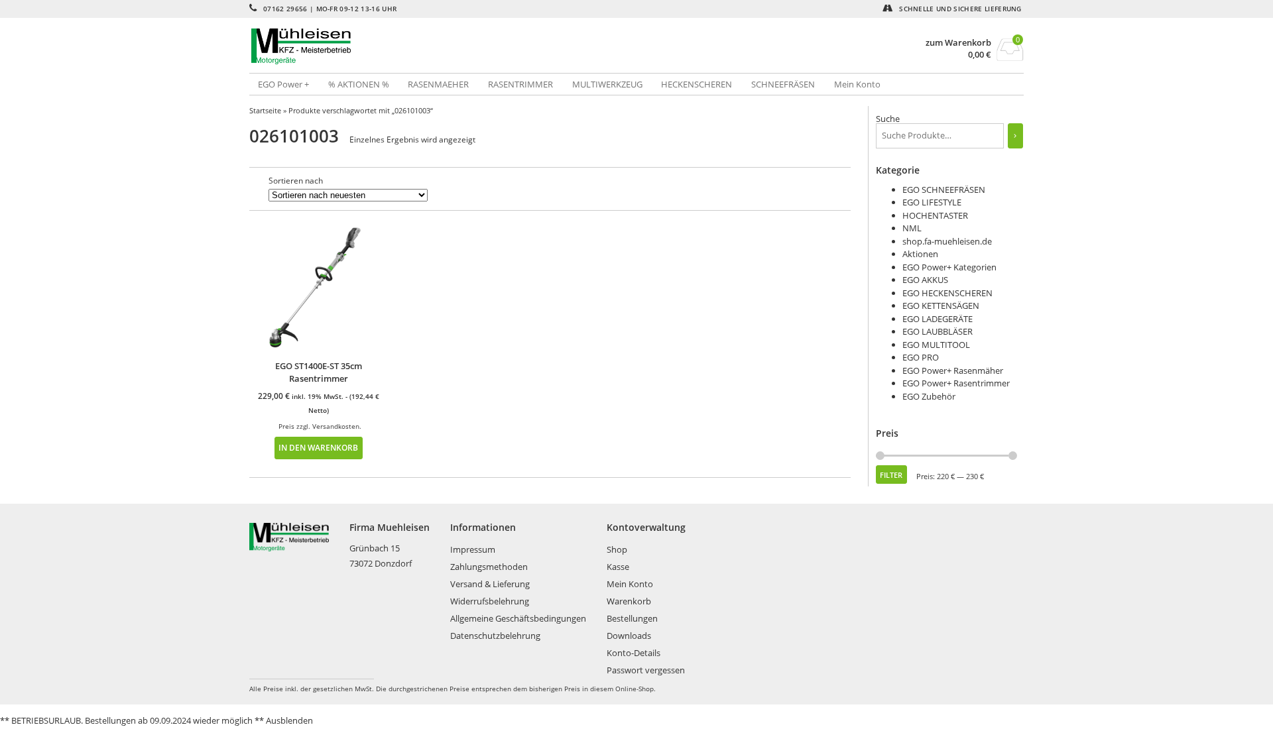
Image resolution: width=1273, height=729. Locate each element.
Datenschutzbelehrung (495, 636)
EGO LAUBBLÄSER (937, 331)
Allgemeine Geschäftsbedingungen (518, 618)
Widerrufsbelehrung (489, 601)
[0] (1010, 57)
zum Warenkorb (958, 42)
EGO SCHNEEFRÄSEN (943, 190)
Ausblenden (289, 720)
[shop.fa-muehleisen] (442, 46)
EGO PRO (920, 357)
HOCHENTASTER (935, 215)
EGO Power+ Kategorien (949, 267)
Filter (891, 475)
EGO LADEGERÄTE (937, 319)
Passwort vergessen (646, 670)
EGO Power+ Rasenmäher (952, 370)
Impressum (472, 549)
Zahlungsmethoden (489, 567)
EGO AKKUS (925, 280)
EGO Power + (283, 84)
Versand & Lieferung (490, 584)
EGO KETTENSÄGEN (940, 305)
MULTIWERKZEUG (607, 84)
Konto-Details (633, 653)
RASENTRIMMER (520, 84)
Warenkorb (629, 601)
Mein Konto (857, 84)
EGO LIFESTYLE (931, 202)
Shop (617, 549)
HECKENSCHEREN (696, 84)
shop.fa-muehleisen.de (947, 241)
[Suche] (1015, 135)
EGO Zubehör (928, 396)
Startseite (265, 110)
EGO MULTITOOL (936, 345)
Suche (888, 119)
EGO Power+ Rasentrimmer (956, 383)
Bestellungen (632, 618)
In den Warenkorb (318, 447)
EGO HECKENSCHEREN (947, 293)
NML (912, 228)
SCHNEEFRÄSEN (783, 84)
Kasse (618, 567)
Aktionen (920, 254)
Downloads (629, 636)
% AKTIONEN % (358, 84)
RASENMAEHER (438, 84)
